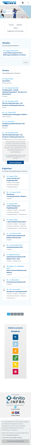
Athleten (19, 25)
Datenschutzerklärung (12, 435)
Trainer (15, 28)
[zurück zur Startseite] (9, 3)
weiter (26, 62)
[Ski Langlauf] (15, 351)
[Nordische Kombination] (15, 358)
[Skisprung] (15, 365)
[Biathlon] (15, 344)
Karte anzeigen (15, 162)
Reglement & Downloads (15, 31)
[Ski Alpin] (15, 337)
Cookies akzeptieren (15, 441)
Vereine (11, 25)
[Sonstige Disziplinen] (15, 371)
